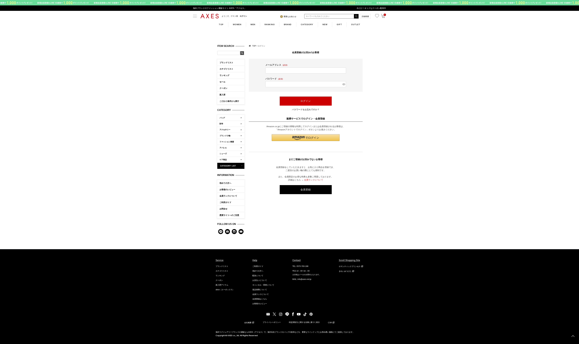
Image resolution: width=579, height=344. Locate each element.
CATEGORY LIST (231, 166)
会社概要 (248, 323)
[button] (306, 137)
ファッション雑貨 (227, 142)
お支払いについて (259, 280)
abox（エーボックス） (225, 290)
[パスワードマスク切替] (344, 84)
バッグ (222, 118)
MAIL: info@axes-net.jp (301, 279)
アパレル (223, 148)
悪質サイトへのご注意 (229, 215)
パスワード (274, 78)
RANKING (270, 24)
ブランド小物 (225, 136)
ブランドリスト (222, 266)
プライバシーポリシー (272, 322)
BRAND (288, 24)
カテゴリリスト (222, 271)
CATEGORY (307, 24)
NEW (325, 24)
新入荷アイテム (222, 285)
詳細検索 (365, 16)
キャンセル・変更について (263, 285)
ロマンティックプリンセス (350, 266)
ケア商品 (223, 160)
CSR (330, 323)
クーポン (219, 280)
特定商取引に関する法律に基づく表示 (304, 322)
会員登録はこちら (259, 299)
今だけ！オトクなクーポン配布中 (371, 8)
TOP (221, 24)
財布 (221, 124)
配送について (257, 276)
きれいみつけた (345, 271)
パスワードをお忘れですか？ (305, 109)
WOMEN (237, 24)
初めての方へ (225, 183)
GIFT (339, 24)
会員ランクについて (228, 196)
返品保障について (259, 290)
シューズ (223, 154)
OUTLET (355, 24)
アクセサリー (225, 130)
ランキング (220, 276)
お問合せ (223, 209)
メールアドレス (276, 65)
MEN (253, 24)
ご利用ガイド (225, 202)
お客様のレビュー (227, 189)
